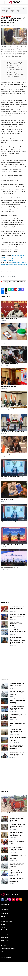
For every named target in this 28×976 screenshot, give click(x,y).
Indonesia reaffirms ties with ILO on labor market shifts (16, 841)
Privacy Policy (5, 940)
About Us (4, 945)
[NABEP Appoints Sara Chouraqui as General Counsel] (4, 624)
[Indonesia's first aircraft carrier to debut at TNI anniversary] (4, 693)
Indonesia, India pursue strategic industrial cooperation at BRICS (16, 834)
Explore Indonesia (6, 921)
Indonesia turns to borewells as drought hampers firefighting (14, 812)
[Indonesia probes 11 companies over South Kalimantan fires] (4, 732)
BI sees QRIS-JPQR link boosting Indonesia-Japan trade (11, 453)
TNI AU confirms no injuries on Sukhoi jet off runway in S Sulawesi (17, 739)
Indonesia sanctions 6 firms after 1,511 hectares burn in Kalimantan (17, 700)
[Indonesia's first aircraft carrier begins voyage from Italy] (4, 724)
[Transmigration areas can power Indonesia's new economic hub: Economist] (4, 755)
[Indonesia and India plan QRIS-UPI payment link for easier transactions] (14, 422)
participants (21, 281)
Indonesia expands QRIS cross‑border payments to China (13, 498)
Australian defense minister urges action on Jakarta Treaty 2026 (17, 818)
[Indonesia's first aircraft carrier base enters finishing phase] (4, 686)
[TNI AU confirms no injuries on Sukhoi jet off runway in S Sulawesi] (4, 739)
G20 (14, 281)
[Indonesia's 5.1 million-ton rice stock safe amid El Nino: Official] (4, 827)
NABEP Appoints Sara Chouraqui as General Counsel (15, 623)
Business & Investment (15, 8)
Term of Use (4, 937)
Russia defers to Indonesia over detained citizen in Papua (17, 616)
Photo (3, 927)
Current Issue (5, 913)
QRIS (5, 281)
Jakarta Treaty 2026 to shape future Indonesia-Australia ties (16, 746)
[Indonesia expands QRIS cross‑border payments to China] (14, 490)
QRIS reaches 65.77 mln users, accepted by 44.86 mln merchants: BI (13, 340)
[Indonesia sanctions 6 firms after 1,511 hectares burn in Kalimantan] (4, 701)
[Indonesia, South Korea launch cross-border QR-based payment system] (14, 535)
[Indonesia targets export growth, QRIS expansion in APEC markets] (14, 557)
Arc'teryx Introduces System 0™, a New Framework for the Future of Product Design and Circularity (17, 641)
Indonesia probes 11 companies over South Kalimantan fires (16, 731)
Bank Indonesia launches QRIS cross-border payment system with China (12, 475)
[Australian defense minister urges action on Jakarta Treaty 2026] (4, 819)
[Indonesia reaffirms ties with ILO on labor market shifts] (4, 842)
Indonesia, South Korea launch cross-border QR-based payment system (13, 543)
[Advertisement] (14, 586)
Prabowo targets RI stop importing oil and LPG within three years (16, 872)
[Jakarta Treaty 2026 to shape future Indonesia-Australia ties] (4, 747)
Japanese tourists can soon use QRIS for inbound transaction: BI (14, 521)
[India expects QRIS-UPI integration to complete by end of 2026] (14, 399)
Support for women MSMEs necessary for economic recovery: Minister (12, 258)
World (3, 916)
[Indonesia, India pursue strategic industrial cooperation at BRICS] (4, 834)
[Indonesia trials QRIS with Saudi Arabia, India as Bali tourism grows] (14, 354)
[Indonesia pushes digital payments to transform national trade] (14, 309)
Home (6, 8)
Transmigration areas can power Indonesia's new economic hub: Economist (17, 754)
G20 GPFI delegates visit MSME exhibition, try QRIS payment (11, 11)
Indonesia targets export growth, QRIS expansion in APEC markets (13, 566)
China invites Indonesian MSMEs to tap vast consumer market (13, 385)
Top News (4, 791)
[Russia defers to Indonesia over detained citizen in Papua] (4, 616)
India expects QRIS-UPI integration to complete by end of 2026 (13, 408)
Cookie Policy (5, 943)
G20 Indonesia (6, 16)
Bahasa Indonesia (6, 935)
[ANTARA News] (16, 2)
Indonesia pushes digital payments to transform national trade (13, 317)
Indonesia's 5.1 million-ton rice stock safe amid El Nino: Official (17, 826)
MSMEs (4, 284)
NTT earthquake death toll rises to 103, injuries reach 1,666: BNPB (17, 716)
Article (3, 924)
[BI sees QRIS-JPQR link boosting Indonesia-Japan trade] (14, 444)
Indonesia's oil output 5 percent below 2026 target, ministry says (17, 631)
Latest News (5, 602)
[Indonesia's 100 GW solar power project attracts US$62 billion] (4, 709)
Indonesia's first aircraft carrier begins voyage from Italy (17, 723)
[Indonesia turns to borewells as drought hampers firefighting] (14, 803)
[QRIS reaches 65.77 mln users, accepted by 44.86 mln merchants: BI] (14, 331)
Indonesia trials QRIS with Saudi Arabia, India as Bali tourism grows (13, 362)
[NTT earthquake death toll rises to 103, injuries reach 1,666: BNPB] (4, 716)
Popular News (5, 679)
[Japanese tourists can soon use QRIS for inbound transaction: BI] (14, 512)
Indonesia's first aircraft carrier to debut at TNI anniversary (16, 693)
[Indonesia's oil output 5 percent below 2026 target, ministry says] (4, 632)
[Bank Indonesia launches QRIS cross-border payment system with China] (14, 467)
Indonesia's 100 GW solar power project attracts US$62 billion (16, 708)
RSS (2, 951)
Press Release (5, 930)
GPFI (10, 281)
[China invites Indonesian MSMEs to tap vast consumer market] (14, 376)
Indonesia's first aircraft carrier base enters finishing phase (16, 685)
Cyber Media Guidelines (8, 948)
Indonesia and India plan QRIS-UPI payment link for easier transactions (12, 430)
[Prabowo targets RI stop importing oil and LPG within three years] (4, 873)
